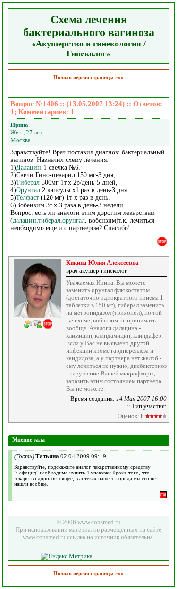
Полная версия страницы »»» (88, 77)
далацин (24, 220)
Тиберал (28, 182)
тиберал (49, 220)
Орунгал (28, 190)
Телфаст (27, 197)
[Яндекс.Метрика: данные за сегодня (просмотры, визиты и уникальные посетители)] (67, 556)
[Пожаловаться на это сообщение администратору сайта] (162, 241)
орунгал (73, 220)
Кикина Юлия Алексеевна (102, 262)
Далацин (28, 167)
